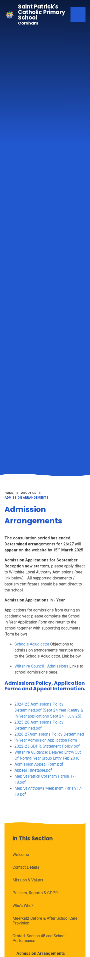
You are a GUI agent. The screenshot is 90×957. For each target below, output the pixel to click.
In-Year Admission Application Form (45, 740)
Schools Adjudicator (31, 644)
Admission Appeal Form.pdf (38, 764)
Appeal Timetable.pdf (33, 770)
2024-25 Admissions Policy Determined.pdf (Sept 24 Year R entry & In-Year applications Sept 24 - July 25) (48, 710)
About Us (28, 493)
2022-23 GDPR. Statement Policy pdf (47, 746)
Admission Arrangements (26, 497)
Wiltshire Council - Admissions (41, 666)
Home (9, 493)
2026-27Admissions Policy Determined (49, 734)
